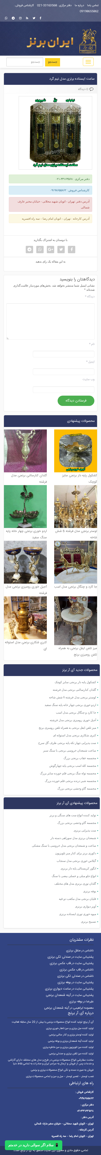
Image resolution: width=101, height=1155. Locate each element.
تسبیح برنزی (88, 921)
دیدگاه (90, 297)
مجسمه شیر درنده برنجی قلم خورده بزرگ (70, 781)
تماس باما (93, 5)
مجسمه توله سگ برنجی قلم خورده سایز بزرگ (68, 773)
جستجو (52, 62)
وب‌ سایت (89, 379)
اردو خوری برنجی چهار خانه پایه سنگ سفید (70, 705)
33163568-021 (47, 5)
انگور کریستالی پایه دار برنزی (78, 868)
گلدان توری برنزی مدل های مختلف (75, 883)
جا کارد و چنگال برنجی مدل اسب (76, 712)
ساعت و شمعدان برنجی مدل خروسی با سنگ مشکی (64, 845)
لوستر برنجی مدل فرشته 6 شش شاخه (72, 697)
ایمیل (90, 362)
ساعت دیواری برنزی (58, 989)
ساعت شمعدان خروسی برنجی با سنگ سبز (69, 750)
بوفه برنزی (89, 891)
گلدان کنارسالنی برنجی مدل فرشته (74, 689)
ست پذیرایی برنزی (85, 830)
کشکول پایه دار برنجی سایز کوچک (75, 682)
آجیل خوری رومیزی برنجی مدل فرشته (73, 720)
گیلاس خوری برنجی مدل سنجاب (76, 861)
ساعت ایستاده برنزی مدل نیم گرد (72, 79)
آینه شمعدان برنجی (58, 995)
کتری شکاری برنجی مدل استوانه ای (74, 735)
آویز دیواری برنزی (85, 906)
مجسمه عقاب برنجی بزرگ (79, 758)
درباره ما (79, 5)
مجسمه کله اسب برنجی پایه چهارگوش (72, 765)
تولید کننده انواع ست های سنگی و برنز (73, 815)
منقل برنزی (73, 950)
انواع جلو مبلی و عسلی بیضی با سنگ (74, 876)
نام (92, 344)
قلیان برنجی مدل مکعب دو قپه (77, 899)
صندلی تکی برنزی (59, 957)
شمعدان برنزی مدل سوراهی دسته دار (73, 838)
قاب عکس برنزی (60, 963)
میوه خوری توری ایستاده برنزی (77, 914)
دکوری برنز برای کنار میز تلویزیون (75, 853)
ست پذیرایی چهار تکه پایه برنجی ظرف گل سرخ (67, 743)
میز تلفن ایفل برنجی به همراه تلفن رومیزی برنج (67, 727)
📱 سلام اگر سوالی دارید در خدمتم (33, 1145)
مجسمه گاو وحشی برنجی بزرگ (76, 788)
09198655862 (89, 11)
